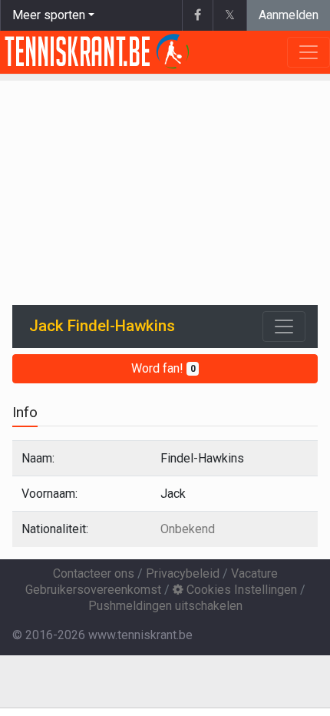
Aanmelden (288, 15)
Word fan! (163, 368)
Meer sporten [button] (48, 15)
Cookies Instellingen (240, 589)
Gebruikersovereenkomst (93, 589)
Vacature (254, 573)
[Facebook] (197, 15)
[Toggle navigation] (283, 326)
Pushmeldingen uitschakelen (165, 605)
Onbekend (187, 529)
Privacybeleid (182, 573)
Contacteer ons (93, 573)
